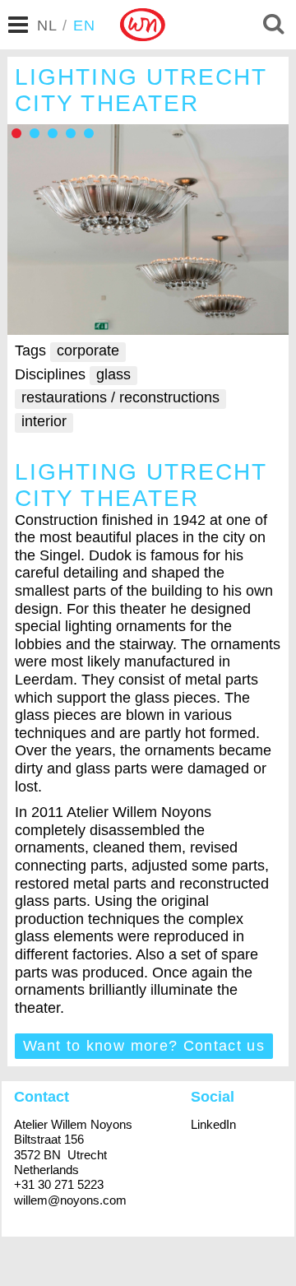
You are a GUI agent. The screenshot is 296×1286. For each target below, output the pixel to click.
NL (47, 25)
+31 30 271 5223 (59, 1184)
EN (84, 25)
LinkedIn (213, 1124)
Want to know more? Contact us (144, 1046)
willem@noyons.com (70, 1200)
